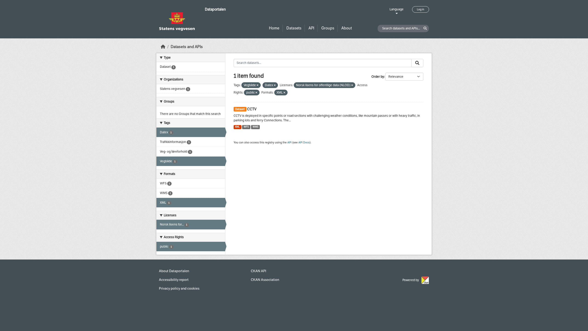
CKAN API (258, 271)
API (311, 28)
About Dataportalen (174, 271)
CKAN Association (265, 280)
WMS (255, 126)
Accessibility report (174, 280)
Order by (377, 77)
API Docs (304, 142)
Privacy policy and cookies (179, 288)
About (346, 28)
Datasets (293, 28)
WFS (246, 126)
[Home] (163, 46)
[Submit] (417, 63)
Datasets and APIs (187, 46)
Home (274, 28)
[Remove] (257, 85)
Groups (327, 28)
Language (397, 9)
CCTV (252, 109)
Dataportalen (215, 9)
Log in (420, 9)
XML (237, 126)
